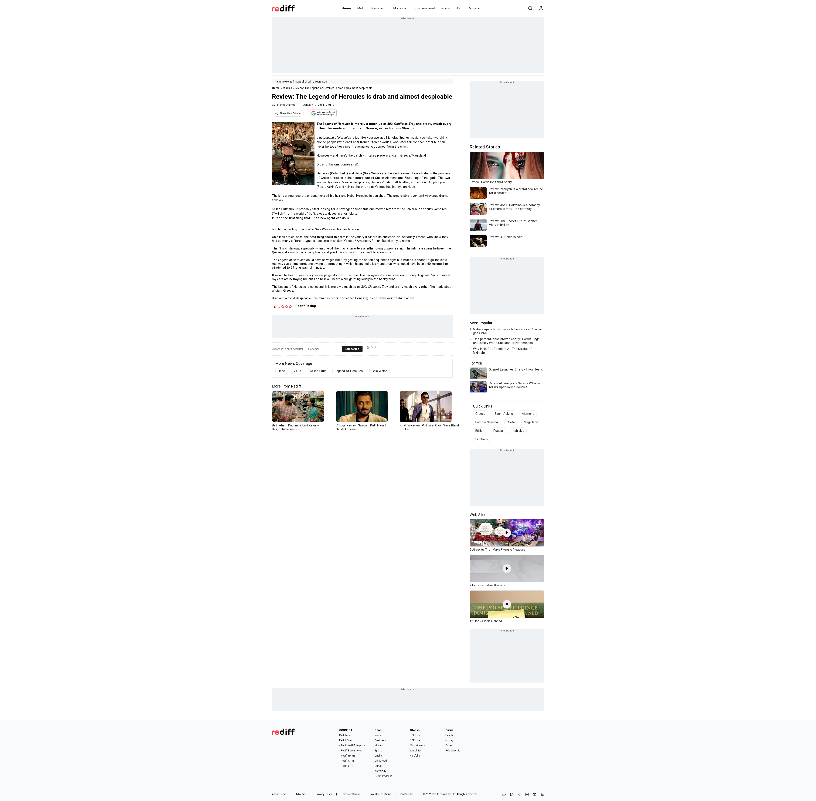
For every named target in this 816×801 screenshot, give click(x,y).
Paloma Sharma (285, 104)
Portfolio (415, 755)
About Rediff (279, 794)
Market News (417, 745)
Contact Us (407, 794)
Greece (480, 414)
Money (398, 8)
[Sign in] (541, 8)
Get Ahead (381, 760)
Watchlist (415, 750)
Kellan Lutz (318, 371)
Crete (511, 422)
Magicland (531, 422)
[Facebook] (519, 795)
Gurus (445, 8)
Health (449, 735)
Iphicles (518, 431)
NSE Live (415, 740)
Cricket (379, 755)
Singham (481, 439)
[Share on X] (511, 795)
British (479, 431)
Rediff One (345, 740)
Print (373, 347)
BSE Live (415, 735)
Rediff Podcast (383, 776)
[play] (507, 533)
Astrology (380, 771)
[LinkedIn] (542, 795)
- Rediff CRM (346, 760)
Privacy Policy (324, 794)
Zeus (297, 371)
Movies (287, 88)
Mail (360, 8)
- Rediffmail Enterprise (352, 745)
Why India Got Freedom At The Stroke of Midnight (502, 351)
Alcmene (528, 414)
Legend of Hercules (349, 371)
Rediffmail (345, 735)
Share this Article (290, 113)
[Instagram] (527, 795)
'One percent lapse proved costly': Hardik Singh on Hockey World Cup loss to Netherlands (506, 341)
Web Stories (480, 514)
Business (380, 740)
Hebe (281, 371)
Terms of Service (351, 794)
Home (346, 8)
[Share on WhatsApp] (504, 795)
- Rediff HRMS (347, 755)
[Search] (530, 8)
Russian (499, 431)
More (472, 8)
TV (458, 8)
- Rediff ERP (346, 765)
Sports (378, 750)
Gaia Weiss (379, 371)
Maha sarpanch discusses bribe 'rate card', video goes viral (507, 331)
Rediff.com (438, 794)
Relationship (452, 750)
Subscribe (352, 349)
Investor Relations (380, 794)
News (375, 8)
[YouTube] (534, 795)
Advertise (301, 794)
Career (449, 745)
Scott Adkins (503, 414)
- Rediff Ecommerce (350, 750)
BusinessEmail (425, 8)
